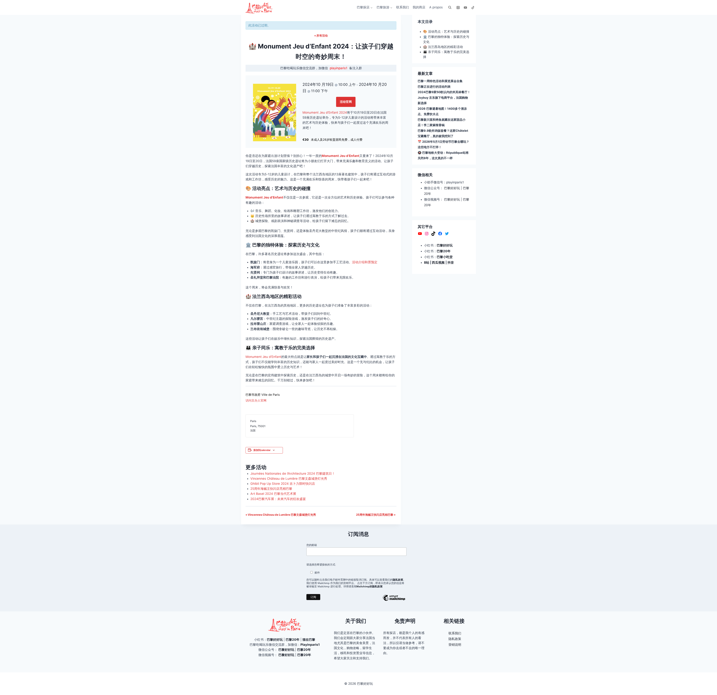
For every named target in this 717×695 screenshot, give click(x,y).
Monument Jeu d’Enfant (340, 156)
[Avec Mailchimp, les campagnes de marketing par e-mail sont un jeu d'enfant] (393, 600)
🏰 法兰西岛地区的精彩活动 (443, 47)
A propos (436, 7)
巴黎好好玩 (452, 188)
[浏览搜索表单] (449, 7)
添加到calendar (262, 450)
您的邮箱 (311, 544)
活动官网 (346, 102)
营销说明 (454, 644)
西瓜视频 (438, 262)
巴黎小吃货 (445, 257)
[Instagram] (458, 7)
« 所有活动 (321, 35)
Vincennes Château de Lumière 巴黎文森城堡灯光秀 (288, 478)
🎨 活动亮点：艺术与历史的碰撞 (446, 31)
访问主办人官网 (256, 400)
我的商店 (419, 7)
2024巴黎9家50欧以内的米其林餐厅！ (444, 92)
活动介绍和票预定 (364, 262)
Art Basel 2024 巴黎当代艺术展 (273, 494)
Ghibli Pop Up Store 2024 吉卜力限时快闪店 (282, 483)
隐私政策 (454, 639)
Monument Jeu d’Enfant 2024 (324, 112)
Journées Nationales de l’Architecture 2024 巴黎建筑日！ (292, 473)
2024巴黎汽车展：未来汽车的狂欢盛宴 (278, 499)
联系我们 (402, 7)
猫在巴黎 (308, 639)
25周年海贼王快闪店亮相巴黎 (271, 489)
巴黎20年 (444, 251)
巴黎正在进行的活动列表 (434, 86)
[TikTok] (473, 7)
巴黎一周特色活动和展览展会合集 (440, 81)
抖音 (451, 262)
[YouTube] (465, 7)
